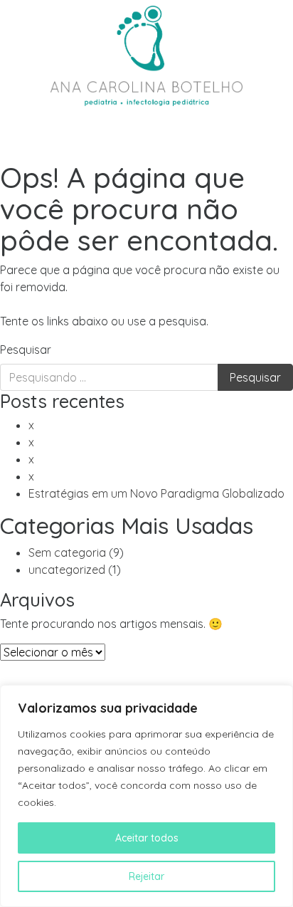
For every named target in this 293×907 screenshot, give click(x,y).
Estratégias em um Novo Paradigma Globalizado (156, 493)
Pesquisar (25, 349)
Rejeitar (146, 876)
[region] (146, 796)
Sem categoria (67, 552)
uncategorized (66, 569)
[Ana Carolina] (146, 54)
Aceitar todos (147, 838)
